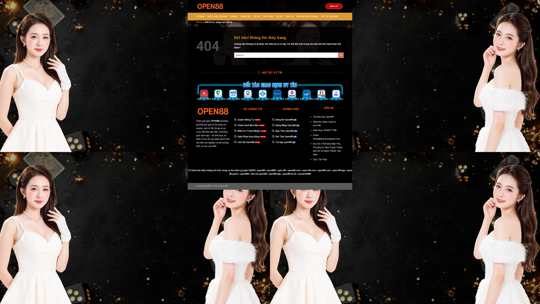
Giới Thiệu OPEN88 (217, 16)
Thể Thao (268, 16)
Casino (234, 16)
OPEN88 (200, 16)
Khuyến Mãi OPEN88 (307, 16)
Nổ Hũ (257, 16)
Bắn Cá (289, 16)
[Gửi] (341, 55)
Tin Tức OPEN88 (329, 16)
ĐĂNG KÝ (334, 6)
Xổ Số (279, 16)
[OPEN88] (210, 6)
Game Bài (245, 16)
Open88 (330, 116)
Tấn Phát (322, 159)
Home (199, 22)
